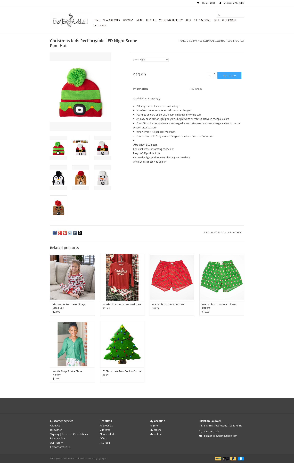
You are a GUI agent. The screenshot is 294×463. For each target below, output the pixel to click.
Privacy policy (57, 438)
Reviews (196, 88)
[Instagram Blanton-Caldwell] (150, 405)
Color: (137, 59)
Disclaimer (56, 429)
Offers (103, 438)
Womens (128, 20)
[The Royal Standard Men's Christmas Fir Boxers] (172, 277)
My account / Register (233, 3)
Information (140, 88)
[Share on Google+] (60, 233)
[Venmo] (240, 458)
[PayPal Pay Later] (233, 458)
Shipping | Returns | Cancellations (69, 434)
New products (107, 434)
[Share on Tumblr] (75, 233)
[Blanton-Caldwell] (71, 20)
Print (239, 232)
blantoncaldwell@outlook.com (220, 435)
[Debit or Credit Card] (225, 458)
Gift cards (229, 20)
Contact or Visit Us (60, 447)
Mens (139, 20)
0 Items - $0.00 (208, 3)
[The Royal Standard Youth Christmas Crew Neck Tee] (122, 277)
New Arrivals (111, 20)
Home (96, 20)
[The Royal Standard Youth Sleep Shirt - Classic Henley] (72, 344)
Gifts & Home (202, 20)
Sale (216, 20)
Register (154, 425)
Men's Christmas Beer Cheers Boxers (219, 306)
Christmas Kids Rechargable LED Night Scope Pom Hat (215, 40)
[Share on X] (80, 233)
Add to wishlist (210, 232)
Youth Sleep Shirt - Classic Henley (68, 373)
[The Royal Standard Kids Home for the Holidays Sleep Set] (72, 277)
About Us (55, 425)
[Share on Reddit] (70, 233)
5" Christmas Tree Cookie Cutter (122, 371)
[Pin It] (65, 233)
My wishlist (156, 434)
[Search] (219, 15)
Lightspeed (103, 458)
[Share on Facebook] (55, 233)
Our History (56, 442)
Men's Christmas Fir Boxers (168, 304)
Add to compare (227, 232)
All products (106, 425)
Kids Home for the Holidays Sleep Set (69, 306)
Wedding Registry (171, 20)
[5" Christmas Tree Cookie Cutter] (122, 344)
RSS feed (105, 442)
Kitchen (151, 20)
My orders (155, 429)
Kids (188, 20)
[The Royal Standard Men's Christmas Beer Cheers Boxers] (221, 277)
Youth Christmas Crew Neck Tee (122, 304)
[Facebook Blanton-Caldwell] (144, 405)
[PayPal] (218, 458)
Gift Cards (100, 25)
